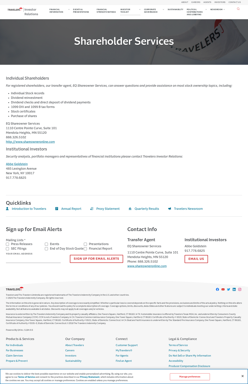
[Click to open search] (238, 9)
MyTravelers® (124, 350)
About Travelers (74, 345)
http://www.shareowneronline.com (30, 142)
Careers (195, 2)
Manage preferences (189, 377)
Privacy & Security (179, 350)
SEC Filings (18, 248)
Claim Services (14, 355)
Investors (220, 2)
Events (54, 244)
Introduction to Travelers (29, 208)
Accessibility (176, 361)
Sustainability (73, 361)
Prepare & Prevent (17, 361)
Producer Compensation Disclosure (189, 366)
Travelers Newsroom (188, 208)
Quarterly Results (147, 208)
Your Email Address (19, 254)
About (184, 2)
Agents (207, 2)
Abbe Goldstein (17, 164)
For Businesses (14, 350)
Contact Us (235, 2)
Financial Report (100, 248)
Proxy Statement (108, 208)
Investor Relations (31, 12)
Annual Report (71, 208)
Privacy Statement (90, 377)
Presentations (99, 244)
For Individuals (14, 345)
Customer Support (127, 345)
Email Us (196, 259)
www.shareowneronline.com (147, 266)
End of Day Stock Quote (67, 248)
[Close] (242, 376)
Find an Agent (124, 361)
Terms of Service (178, 345)
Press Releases (21, 244)
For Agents (122, 355)
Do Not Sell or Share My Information (190, 355)
